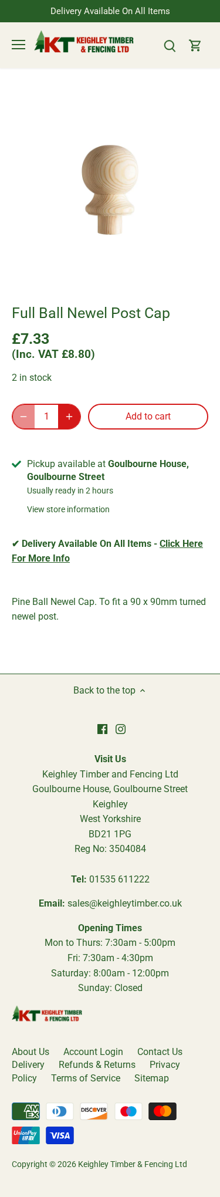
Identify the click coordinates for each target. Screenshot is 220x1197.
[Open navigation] (18, 44)
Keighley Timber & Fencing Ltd (132, 1164)
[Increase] (69, 416)
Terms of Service (85, 1078)
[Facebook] (102, 728)
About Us (30, 1051)
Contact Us (159, 1051)
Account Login (93, 1051)
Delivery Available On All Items (110, 11)
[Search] (169, 45)
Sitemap (151, 1078)
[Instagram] (121, 728)
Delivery (28, 1064)
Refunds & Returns (97, 1064)
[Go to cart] (195, 45)
